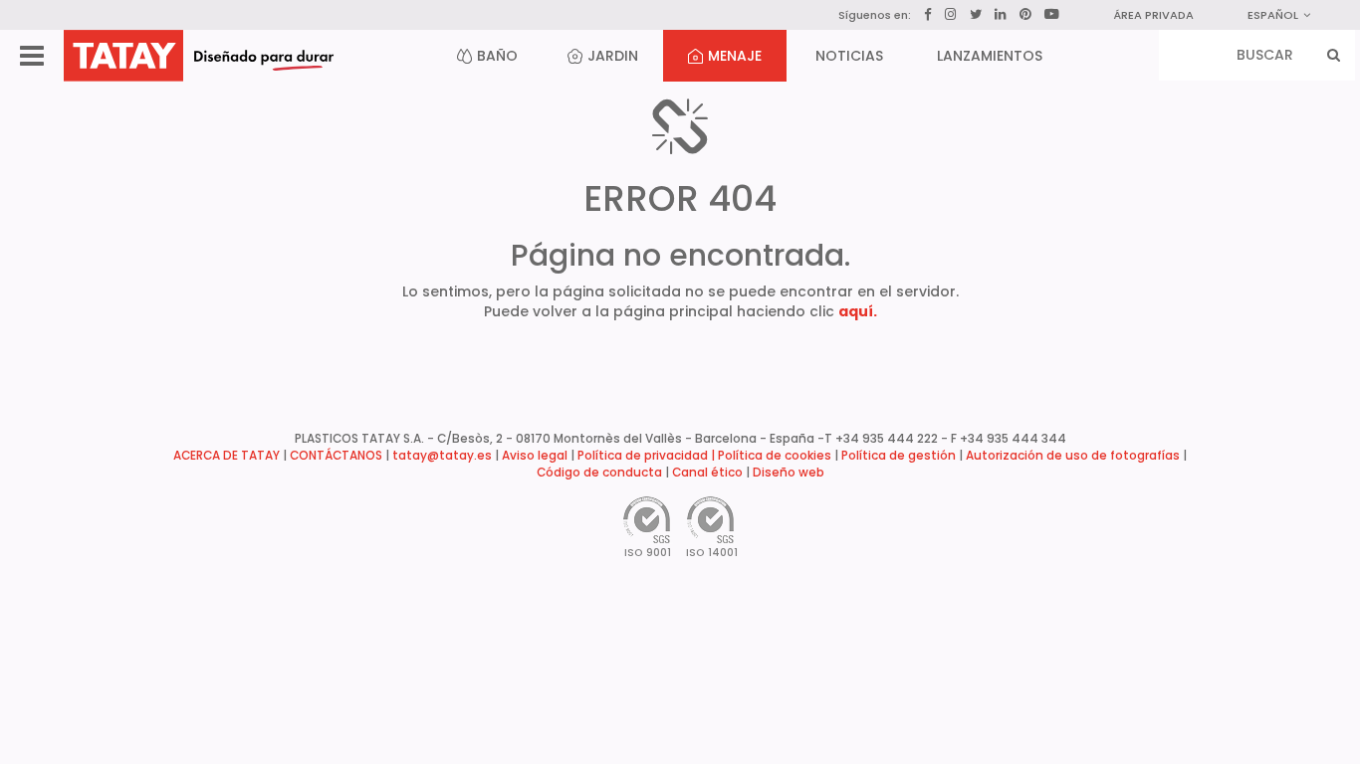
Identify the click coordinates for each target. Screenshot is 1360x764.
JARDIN (612, 56)
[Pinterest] (1025, 15)
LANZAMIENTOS (989, 56)
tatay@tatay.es (442, 456)
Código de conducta (599, 472)
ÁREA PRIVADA (1153, 15)
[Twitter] (976, 14)
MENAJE (735, 56)
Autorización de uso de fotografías (1073, 456)
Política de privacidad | (647, 456)
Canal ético (707, 472)
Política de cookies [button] (774, 456)
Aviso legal (534, 456)
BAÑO (497, 56)
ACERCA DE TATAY (226, 456)
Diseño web (788, 472)
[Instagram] (951, 14)
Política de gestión (898, 456)
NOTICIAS (849, 56)
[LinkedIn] (1001, 15)
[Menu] (32, 56)
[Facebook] (928, 15)
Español (1272, 15)
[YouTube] (1051, 14)
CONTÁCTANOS (336, 456)
